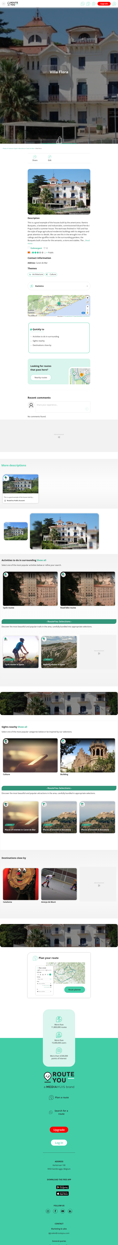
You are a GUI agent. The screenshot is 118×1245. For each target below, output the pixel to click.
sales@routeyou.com (60, 1233)
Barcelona (22, 148)
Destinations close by (41, 345)
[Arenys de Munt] (59, 884)
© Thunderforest (67, 316)
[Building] (87, 755)
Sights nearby (38, 341)
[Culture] (30, 755)
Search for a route (61, 1112)
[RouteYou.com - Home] (12, 4)
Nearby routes (41, 377)
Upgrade (104, 3)
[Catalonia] (20, 884)
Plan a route (62, 1097)
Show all (41, 560)
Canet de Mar (30, 148)
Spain (16, 148)
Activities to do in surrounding (45, 336)
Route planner (74, 989)
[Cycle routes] (30, 589)
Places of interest (8, 148)
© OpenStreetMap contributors (81, 316)
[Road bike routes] (87, 589)
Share (34, 160)
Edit (49, 160)
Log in (59, 1143)
